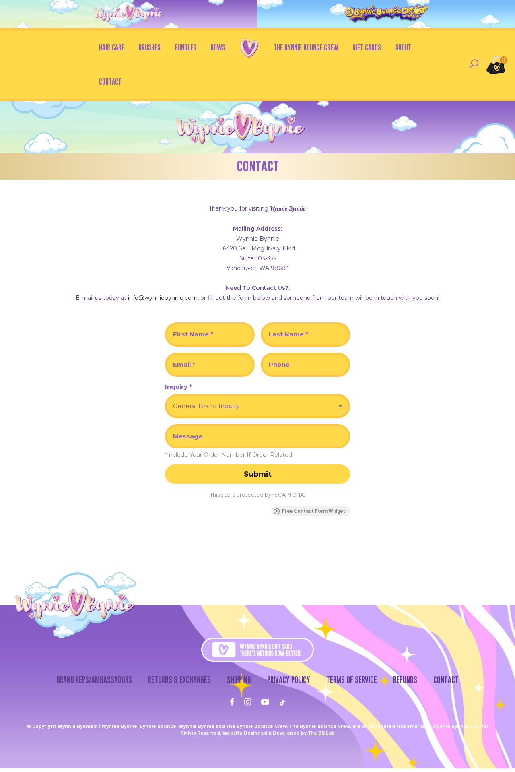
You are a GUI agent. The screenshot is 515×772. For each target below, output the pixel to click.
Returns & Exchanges (179, 679)
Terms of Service (351, 679)
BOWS (217, 47)
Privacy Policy (288, 679)
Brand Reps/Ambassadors (94, 679)
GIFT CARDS (366, 47)
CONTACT (110, 82)
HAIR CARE (111, 47)
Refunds (405, 679)
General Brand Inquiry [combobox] (206, 406)
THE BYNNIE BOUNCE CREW (306, 47)
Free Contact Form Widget (313, 511)
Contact (446, 679)
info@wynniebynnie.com (163, 297)
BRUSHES (149, 47)
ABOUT (403, 47)
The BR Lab (321, 733)
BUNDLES (185, 47)
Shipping (239, 679)
